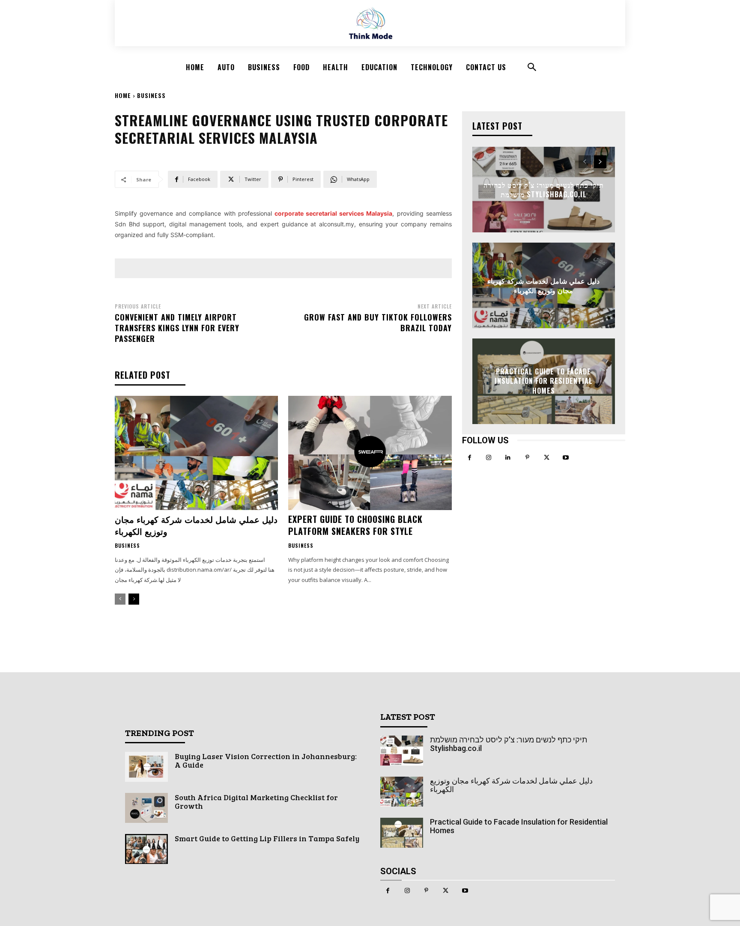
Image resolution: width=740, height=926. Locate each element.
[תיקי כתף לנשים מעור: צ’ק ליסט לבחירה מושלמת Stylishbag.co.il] (401, 751)
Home (123, 95)
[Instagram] (488, 457)
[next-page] (133, 599)
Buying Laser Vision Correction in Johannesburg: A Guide (266, 760)
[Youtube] (565, 457)
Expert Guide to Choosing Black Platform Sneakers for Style (355, 525)
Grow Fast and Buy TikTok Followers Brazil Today (378, 322)
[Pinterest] (527, 457)
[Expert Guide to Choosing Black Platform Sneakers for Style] (369, 453)
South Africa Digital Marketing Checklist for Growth (256, 801)
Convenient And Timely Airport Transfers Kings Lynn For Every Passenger (177, 328)
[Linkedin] (508, 457)
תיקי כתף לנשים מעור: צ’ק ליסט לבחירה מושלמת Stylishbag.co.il (543, 189)
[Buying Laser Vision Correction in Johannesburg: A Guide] (146, 767)
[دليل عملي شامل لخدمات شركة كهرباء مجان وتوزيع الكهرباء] (196, 453)
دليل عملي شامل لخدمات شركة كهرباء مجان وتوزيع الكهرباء (196, 525)
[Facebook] (469, 457)
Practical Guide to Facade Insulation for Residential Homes (544, 381)
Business (151, 95)
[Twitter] (546, 457)
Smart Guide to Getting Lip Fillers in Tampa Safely (267, 838)
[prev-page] (120, 599)
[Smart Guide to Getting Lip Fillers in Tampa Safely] (146, 849)
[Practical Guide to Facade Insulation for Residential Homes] (401, 833)
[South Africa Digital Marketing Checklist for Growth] (146, 808)
